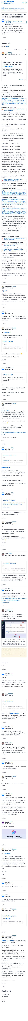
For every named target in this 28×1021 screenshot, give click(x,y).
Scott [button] (6, 553)
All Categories (5, 994)
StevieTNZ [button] (7, 588)
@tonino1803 (5, 411)
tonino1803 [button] (8, 367)
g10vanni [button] (7, 312)
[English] (9, 2)
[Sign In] (25, 2)
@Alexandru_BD (5, 467)
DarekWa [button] (7, 822)
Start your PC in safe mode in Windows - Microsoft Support (14, 109)
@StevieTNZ (4, 940)
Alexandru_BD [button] (8, 286)
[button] (2, 20)
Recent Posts (4, 996)
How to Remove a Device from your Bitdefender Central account (13, 180)
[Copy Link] (12, 24)
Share (3, 38)
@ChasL (12, 940)
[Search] (23, 2)
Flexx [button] (6, 53)
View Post (21, 79)
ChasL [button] (6, 894)
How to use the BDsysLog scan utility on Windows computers (14, 239)
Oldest (7, 46)
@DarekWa (7, 853)
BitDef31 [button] (5, 341)
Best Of (3, 1001)
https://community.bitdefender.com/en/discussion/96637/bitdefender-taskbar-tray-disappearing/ (13, 600)
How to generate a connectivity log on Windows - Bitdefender (13, 250)
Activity (3, 999)
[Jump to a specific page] (25, 49)
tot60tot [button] (7, 20)
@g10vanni (7, 332)
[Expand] (14, 351)
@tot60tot (5, 291)
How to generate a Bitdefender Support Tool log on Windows (14, 244)
